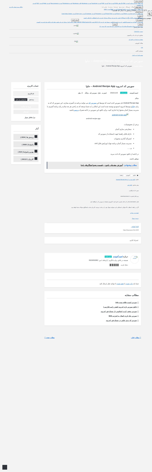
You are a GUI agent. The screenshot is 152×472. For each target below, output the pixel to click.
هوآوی (124, 26)
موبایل (65, 22)
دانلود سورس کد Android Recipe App (125, 179)
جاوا (99, 93)
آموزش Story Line (81, 13)
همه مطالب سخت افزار (73, 22)
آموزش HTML (126, 3)
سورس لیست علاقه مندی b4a (126, 302)
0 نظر (80, 93)
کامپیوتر (38, 22)
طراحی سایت (138, 1)
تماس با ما (104, 7)
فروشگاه (128, 7)
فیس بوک (117, 18)
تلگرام (131, 18)
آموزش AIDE (107, 9)
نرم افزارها (139, 11)
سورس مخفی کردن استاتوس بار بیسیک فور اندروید (119, 311)
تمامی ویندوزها (113, 26)
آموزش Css (111, 3)
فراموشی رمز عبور (21, 99)
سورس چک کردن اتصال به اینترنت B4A (123, 316)
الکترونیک (47, 22)
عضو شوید (120, 284)
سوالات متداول (107, 18)
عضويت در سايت (134, 213)
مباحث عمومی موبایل (137, 26)
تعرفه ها (116, 7)
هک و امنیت (86, 18)
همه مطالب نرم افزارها (137, 13)
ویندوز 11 (102, 26)
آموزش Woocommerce (57, 3)
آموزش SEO (39, 3)
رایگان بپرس (19, 7)
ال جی (121, 26)
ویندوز (114, 24)
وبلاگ (132, 7)
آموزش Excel (120, 13)
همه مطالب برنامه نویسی (136, 9)
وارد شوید (129, 284)
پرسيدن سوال (135, 218)
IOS (90, 22)
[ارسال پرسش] (4, 467)
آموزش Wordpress (86, 3)
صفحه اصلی (138, 7)
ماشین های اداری (54, 22)
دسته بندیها (121, 7)
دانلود (134, 175)
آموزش (128, 175)
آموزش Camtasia (90, 13)
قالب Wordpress (77, 3)
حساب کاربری (12, 7)
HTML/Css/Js (85, 22)
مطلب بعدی (50, 338)
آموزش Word (127, 13)
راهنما (121, 175)
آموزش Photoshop (100, 13)
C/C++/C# (97, 22)
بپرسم (76, 110)
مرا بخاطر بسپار (30, 117)
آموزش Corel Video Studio (69, 13)
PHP (80, 22)
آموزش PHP (105, 3)
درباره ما (110, 7)
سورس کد (139, 20)
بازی (98, 18)
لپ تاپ (61, 22)
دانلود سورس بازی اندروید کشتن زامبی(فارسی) (120, 307)
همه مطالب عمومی (138, 18)
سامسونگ (129, 26)
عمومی (140, 15)
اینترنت (101, 18)
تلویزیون (42, 22)
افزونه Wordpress (67, 3)
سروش (113, 18)
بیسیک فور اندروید (105, 22)
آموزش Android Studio (123, 9)
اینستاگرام (123, 18)
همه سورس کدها (138, 22)
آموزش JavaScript (96, 3)
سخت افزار (75, 20)
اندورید (104, 93)
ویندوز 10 (107, 26)
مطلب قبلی (135, 338)
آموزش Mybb (46, 3)
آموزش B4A (114, 9)
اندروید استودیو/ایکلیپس (128, 22)
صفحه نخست (138, 66)
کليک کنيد (129, 185)
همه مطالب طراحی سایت (136, 3)
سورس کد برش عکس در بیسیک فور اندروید (121, 320)
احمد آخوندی (134, 93)
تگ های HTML (118, 3)
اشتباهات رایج (93, 18)
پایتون (93, 22)
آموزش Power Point (110, 13)
